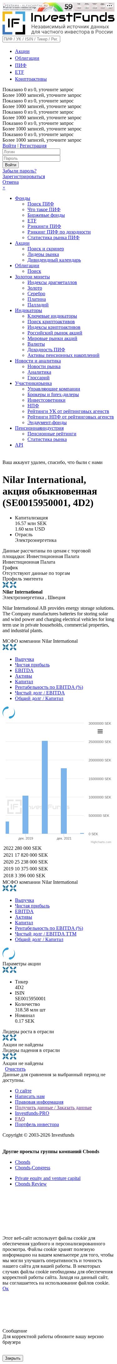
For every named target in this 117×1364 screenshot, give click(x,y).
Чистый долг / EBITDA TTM (45, 933)
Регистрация (33, 145)
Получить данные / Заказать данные (53, 1107)
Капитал (24, 681)
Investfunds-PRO (32, 1113)
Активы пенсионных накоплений (63, 355)
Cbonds (22, 1162)
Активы (23, 676)
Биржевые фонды (46, 215)
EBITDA (24, 670)
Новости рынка (44, 366)
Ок (5, 1288)
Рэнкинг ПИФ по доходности (59, 231)
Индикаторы (28, 310)
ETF (19, 72)
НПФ (33, 405)
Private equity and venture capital (47, 1178)
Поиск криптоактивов (51, 321)
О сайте (23, 1090)
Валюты (36, 344)
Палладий (38, 304)
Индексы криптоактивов (53, 327)
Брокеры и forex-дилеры (53, 394)
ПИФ (21, 65)
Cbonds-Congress (32, 1167)
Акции (22, 51)
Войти (9, 145)
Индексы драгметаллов (52, 282)
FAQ (20, 1118)
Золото (34, 288)
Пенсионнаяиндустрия (39, 428)
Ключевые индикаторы (52, 316)
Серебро (36, 293)
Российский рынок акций (54, 332)
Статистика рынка (47, 439)
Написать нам (30, 1096)
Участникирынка (33, 383)
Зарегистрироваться (23, 176)
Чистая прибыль (32, 664)
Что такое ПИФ (44, 209)
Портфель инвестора (37, 1124)
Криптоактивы (31, 79)
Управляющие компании (53, 388)
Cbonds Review (31, 1183)
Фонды (22, 198)
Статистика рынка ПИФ (53, 237)
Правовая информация (39, 1102)
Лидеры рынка (43, 254)
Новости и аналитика (38, 360)
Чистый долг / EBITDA (40, 692)
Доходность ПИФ (46, 349)
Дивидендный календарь (54, 260)
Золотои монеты (32, 276)
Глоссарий (38, 377)
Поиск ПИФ (40, 203)
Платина (36, 299)
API (19, 445)
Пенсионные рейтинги (51, 433)
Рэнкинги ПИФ (44, 226)
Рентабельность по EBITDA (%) (49, 687)
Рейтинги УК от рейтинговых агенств (68, 411)
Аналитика (39, 372)
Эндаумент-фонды (47, 422)
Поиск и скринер (45, 248)
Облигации (27, 58)
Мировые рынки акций (52, 338)
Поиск (34, 271)
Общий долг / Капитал (39, 698)
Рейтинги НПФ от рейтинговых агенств (70, 416)
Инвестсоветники (46, 400)
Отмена (10, 182)
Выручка (24, 659)
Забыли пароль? (19, 170)
